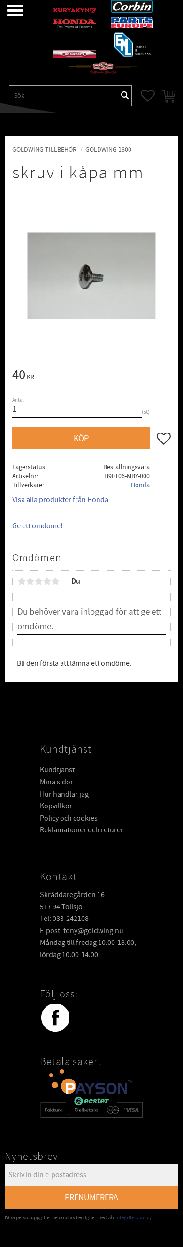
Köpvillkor (56, 806)
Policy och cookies (69, 818)
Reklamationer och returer (81, 830)
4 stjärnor (47, 581)
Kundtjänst (57, 770)
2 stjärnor (30, 581)
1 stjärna (21, 581)
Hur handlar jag (64, 794)
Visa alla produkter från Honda (60, 499)
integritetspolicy (133, 1217)
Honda (140, 484)
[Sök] (125, 96)
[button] (8, 10)
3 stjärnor (38, 581)
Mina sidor (56, 782)
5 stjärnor (55, 581)
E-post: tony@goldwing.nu (81, 930)
